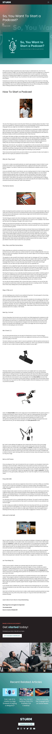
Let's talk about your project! (12, 635)
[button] (48, 2)
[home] (7, 2)
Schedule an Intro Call (26, 724)
